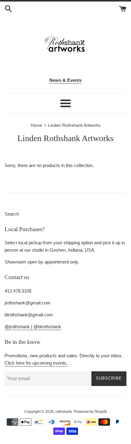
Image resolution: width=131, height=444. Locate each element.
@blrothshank (47, 326)
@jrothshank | (19, 326)
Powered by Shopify (90, 411)
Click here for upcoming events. (36, 363)
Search (12, 214)
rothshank (63, 411)
